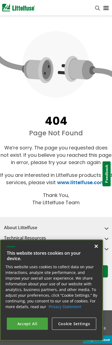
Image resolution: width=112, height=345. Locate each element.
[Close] (96, 246)
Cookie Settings (74, 323)
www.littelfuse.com (81, 182)
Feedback (106, 174)
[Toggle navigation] (106, 7)
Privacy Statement (65, 306)
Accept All (27, 323)
